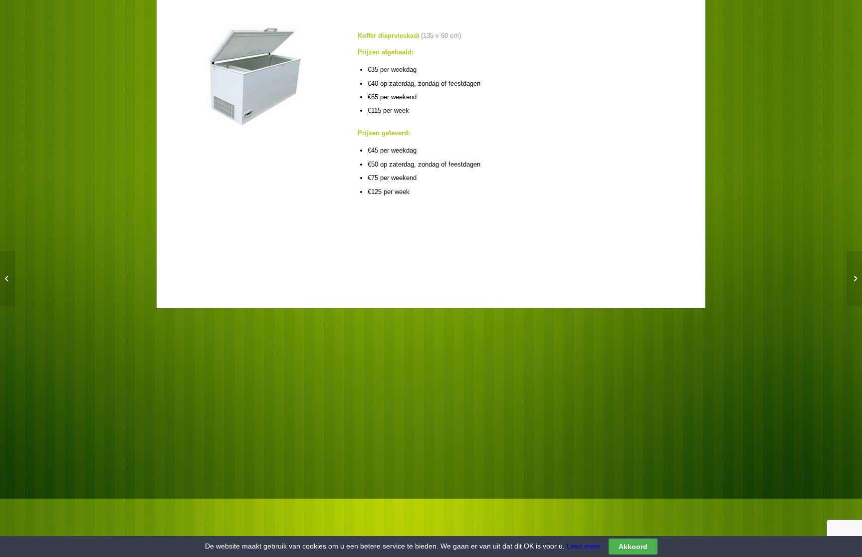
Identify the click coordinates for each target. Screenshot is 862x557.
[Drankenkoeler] (7, 278)
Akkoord (633, 547)
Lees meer (583, 546)
